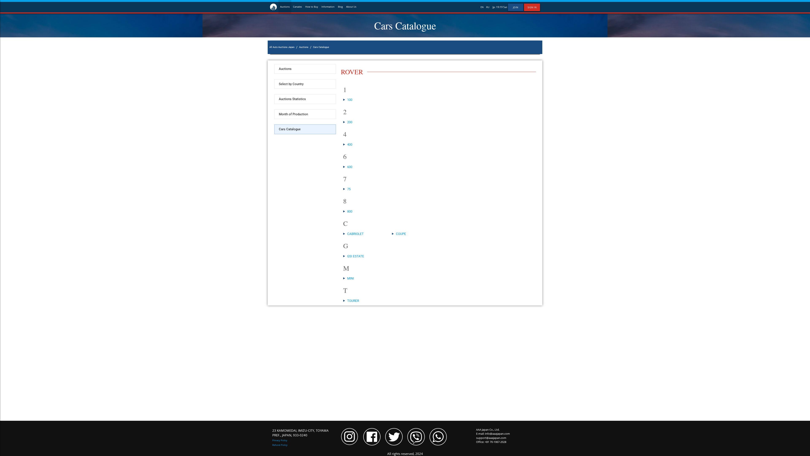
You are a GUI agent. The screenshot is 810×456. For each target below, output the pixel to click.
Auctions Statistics (292, 99)
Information (328, 6)
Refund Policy (280, 444)
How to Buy (311, 6)
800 (349, 211)
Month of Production (293, 114)
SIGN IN (532, 7)
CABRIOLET (355, 234)
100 (349, 100)
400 (349, 145)
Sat (505, 7)
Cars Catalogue (290, 129)
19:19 (499, 7)
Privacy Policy (279, 440)
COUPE (401, 234)
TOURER (353, 301)
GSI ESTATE (355, 256)
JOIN (515, 7)
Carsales (297, 6)
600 (349, 167)
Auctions (285, 6)
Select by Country (291, 84)
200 (349, 122)
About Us (351, 6)
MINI (350, 278)
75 (349, 189)
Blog (340, 6)
